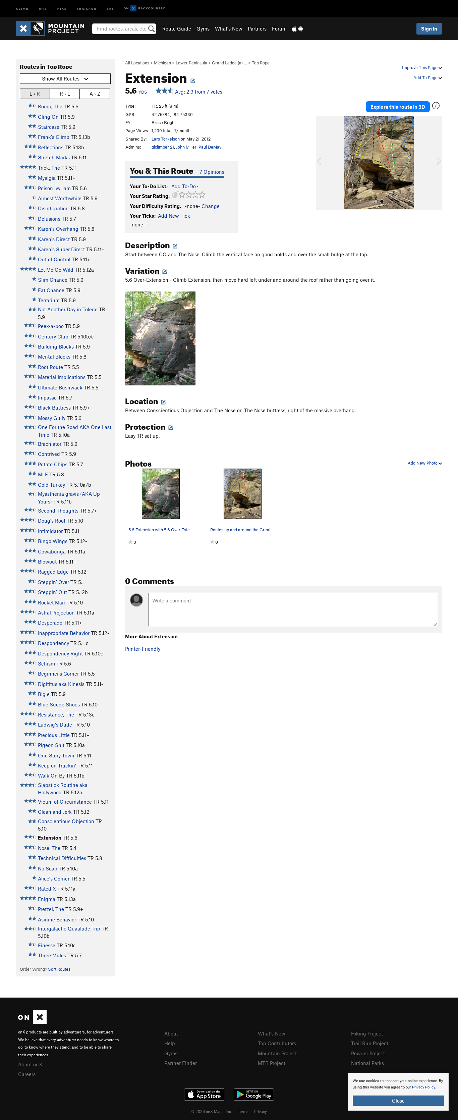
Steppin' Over (53, 582)
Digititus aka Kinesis (61, 684)
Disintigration (53, 208)
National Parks (367, 1063)
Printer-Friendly (142, 649)
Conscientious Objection (66, 821)
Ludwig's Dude (55, 725)
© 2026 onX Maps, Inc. (211, 1111)
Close (398, 1101)
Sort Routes (59, 969)
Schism (46, 663)
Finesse (46, 945)
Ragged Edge (53, 572)
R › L (65, 94)
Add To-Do (183, 186)
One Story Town (56, 755)
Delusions (49, 219)
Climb (22, 8)
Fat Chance (51, 290)
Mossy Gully (51, 418)
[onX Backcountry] (144, 8)
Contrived (49, 454)
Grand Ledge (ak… (229, 62)
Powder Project (368, 1053)
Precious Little (54, 735)
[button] (322, 163)
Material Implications (61, 377)
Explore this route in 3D (397, 107)
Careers (27, 1074)
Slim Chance (52, 280)
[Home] (53, 28)
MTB (43, 8)
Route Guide (176, 28)
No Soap (47, 868)
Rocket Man (51, 602)
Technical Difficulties (62, 858)
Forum (279, 28)
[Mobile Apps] (297, 28)
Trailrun (87, 8)
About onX (30, 1064)
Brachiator (49, 444)
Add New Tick (174, 216)
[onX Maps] (32, 1022)
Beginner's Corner (58, 674)
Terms (243, 1111)
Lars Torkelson (166, 139)
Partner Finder (180, 1063)
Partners (257, 28)
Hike (62, 8)
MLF (43, 474)
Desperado (50, 623)
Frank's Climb (53, 137)
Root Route (50, 367)
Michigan (162, 62)
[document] (398, 1092)
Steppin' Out (52, 592)
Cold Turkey (51, 485)
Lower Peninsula (191, 62)
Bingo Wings (52, 541)
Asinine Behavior (57, 919)
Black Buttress (54, 408)
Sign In (429, 28)
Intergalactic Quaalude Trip (69, 928)
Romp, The (50, 106)
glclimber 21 (163, 147)
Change (211, 206)
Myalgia (47, 178)
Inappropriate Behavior (64, 633)
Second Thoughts (58, 511)
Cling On (48, 117)
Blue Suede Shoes (59, 704)
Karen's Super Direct (61, 249)
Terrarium (49, 300)
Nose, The (49, 848)
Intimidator (50, 531)
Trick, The (49, 168)
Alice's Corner (53, 878)
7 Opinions (211, 172)
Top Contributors (277, 1043)
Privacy (260, 1111)
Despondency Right (60, 653)
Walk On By (51, 775)
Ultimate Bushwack (60, 387)
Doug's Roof (51, 521)
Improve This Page (420, 67)
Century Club (53, 336)
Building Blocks (56, 346)
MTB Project (271, 1063)
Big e (44, 694)
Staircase (48, 127)
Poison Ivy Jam (54, 188)
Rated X (47, 889)
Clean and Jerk (55, 812)
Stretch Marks (54, 157)
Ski (110, 8)
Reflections (50, 147)
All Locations (137, 62)
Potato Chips (52, 464)
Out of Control (54, 259)
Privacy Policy (423, 1087)
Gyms (203, 28)
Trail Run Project (369, 1043)
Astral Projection (56, 612)
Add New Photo (423, 463)
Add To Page (426, 77)
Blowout (47, 561)
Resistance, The (56, 714)
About (171, 1033)
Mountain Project (277, 1053)
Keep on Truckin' (57, 765)
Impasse (47, 397)
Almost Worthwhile (59, 198)
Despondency (53, 643)
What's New (228, 28)
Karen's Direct (54, 239)
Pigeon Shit (51, 745)
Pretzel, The (51, 909)
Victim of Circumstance (65, 802)
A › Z (95, 94)
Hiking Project (367, 1033)
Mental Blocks (54, 357)
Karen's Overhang (58, 229)
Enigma (46, 899)
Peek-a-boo (51, 326)
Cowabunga (52, 551)
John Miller (186, 147)
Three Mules (52, 955)
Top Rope (261, 62)
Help (169, 1043)
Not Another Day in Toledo (68, 309)
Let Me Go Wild (55, 270)
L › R (35, 94)
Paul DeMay (209, 147)
